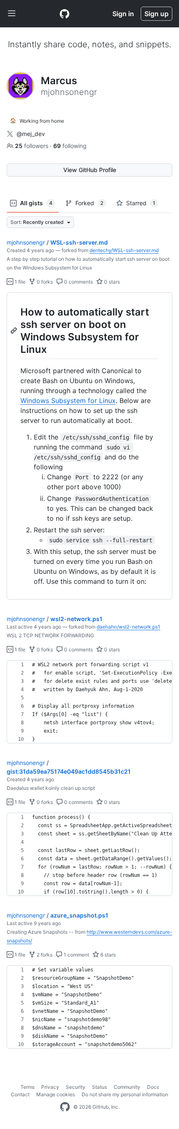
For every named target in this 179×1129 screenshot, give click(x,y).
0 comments (78, 282)
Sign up (156, 14)
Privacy (50, 1087)
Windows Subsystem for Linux (68, 400)
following (70, 145)
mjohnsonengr (26, 242)
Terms (27, 1087)
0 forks (44, 282)
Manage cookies (55, 1094)
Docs (153, 1087)
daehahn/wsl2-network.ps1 (128, 627)
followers (32, 145)
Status (99, 1087)
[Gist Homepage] (65, 14)
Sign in (123, 14)
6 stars (107, 955)
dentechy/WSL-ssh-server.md (124, 250)
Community (127, 1087)
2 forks (43, 955)
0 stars (111, 282)
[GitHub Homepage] (65, 1107)
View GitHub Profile (89, 169)
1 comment (75, 955)
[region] (89, 446)
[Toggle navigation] (12, 13)
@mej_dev (31, 133)
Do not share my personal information (125, 1094)
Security (75, 1087)
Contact (20, 1094)
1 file (19, 282)
